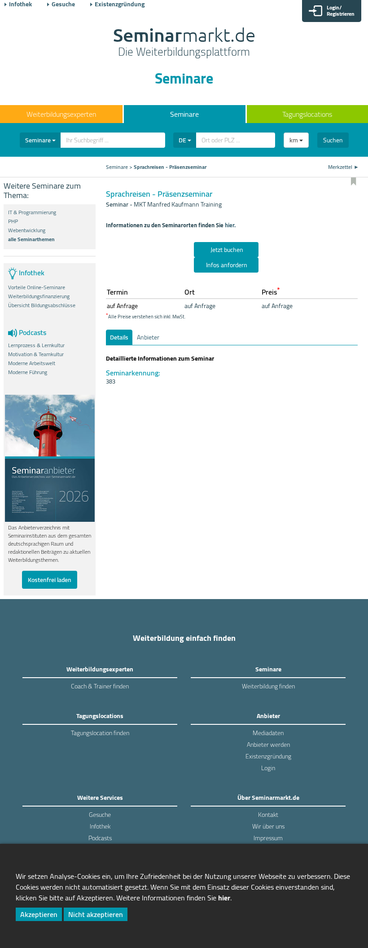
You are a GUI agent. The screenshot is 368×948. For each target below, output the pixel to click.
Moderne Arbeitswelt (31, 363)
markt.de (184, 43)
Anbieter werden (268, 744)
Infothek (20, 4)
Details (119, 337)
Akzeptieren (38, 914)
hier (224, 897)
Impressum (268, 838)
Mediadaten (268, 733)
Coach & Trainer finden (100, 686)
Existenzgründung (120, 4)
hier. (230, 225)
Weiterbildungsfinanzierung (39, 296)
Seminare (184, 114)
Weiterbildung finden (268, 686)
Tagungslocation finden (100, 733)
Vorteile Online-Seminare (36, 287)
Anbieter (148, 337)
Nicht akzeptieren (95, 914)
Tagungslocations (307, 114)
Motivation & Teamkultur (36, 354)
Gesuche (63, 4)
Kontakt (268, 814)
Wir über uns (268, 826)
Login (268, 768)
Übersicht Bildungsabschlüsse (41, 305)
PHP (13, 221)
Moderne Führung (27, 372)
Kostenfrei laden (49, 580)
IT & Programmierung (32, 212)
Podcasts (100, 838)
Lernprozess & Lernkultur (36, 345)
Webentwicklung (26, 230)
